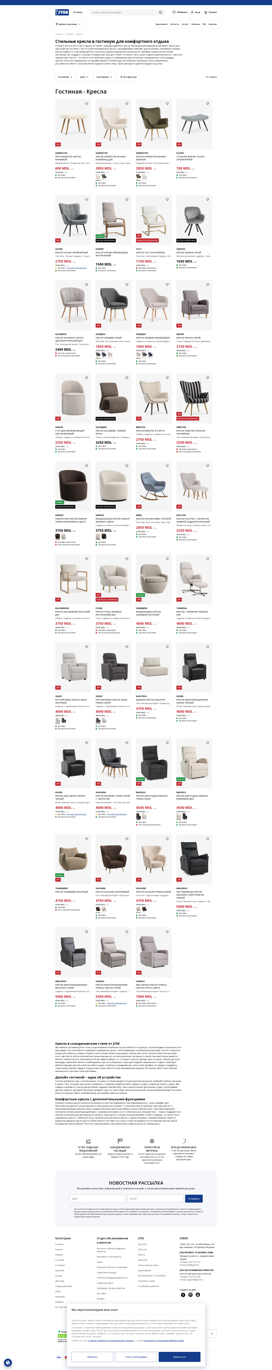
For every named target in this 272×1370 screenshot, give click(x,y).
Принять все (179, 1357)
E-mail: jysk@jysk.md (189, 1265)
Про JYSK (142, 1244)
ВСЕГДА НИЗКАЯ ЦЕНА (66, 1307)
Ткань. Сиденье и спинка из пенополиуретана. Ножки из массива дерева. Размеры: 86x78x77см (113, 618)
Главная (58, 34)
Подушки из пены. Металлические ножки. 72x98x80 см (154, 163)
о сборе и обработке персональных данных (110, 1340)
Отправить (194, 1198)
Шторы (58, 1275)
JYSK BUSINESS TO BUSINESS (152, 1275)
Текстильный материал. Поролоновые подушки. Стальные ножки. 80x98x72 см (194, 437)
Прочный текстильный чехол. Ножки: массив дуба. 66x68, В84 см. (113, 341)
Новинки (59, 1302)
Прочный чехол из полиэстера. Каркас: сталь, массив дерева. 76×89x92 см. (154, 522)
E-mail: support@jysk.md (191, 1279)
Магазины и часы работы (109, 1256)
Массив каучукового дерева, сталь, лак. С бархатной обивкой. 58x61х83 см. (194, 256)
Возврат (101, 1298)
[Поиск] (160, 12)
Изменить (92, 1357)
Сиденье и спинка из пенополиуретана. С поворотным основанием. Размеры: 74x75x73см (113, 525)
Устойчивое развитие (148, 1286)
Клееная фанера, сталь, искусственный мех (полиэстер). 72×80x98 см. (113, 163)
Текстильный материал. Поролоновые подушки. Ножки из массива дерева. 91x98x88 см (113, 895)
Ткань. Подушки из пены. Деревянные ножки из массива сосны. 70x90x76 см (194, 341)
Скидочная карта (105, 1283)
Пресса (141, 1254)
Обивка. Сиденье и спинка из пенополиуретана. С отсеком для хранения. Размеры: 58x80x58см (73, 437)
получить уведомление (76, 268)
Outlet (58, 1291)
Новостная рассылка (148, 1265)
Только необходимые (136, 1357)
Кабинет (59, 1254)
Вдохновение (144, 1270)
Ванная (58, 1249)
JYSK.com (142, 1249)
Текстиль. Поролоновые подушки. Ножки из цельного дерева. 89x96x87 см (154, 895)
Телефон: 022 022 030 (190, 1276)
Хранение (59, 1270)
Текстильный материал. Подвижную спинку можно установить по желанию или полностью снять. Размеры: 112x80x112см (154, 703)
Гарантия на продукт (107, 1272)
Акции (99, 1262)
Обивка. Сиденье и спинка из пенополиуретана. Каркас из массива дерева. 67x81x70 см (73, 618)
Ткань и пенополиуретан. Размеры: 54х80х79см (113, 437)
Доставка (101, 1293)
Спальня (59, 1244)
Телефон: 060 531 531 (190, 1262)
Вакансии (142, 1260)
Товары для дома (63, 1286)
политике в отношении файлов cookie (164, 1340)
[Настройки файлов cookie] (8, 1363)
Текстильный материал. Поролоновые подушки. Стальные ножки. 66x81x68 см (73, 344)
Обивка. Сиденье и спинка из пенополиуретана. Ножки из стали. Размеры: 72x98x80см (154, 434)
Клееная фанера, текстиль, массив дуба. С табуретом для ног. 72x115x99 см (113, 802)
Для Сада (59, 1281)
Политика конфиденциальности (112, 1277)
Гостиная (59, 1260)
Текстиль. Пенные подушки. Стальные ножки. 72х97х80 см (73, 256)
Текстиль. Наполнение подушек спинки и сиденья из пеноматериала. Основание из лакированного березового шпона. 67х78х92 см (154, 256)
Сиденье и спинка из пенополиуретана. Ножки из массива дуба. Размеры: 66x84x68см (154, 341)
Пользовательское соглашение (112, 1267)
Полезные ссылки (146, 1281)
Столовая (60, 1265)
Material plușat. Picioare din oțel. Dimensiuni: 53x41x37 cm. (73, 163)
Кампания (60, 1296)
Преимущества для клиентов (111, 1288)
